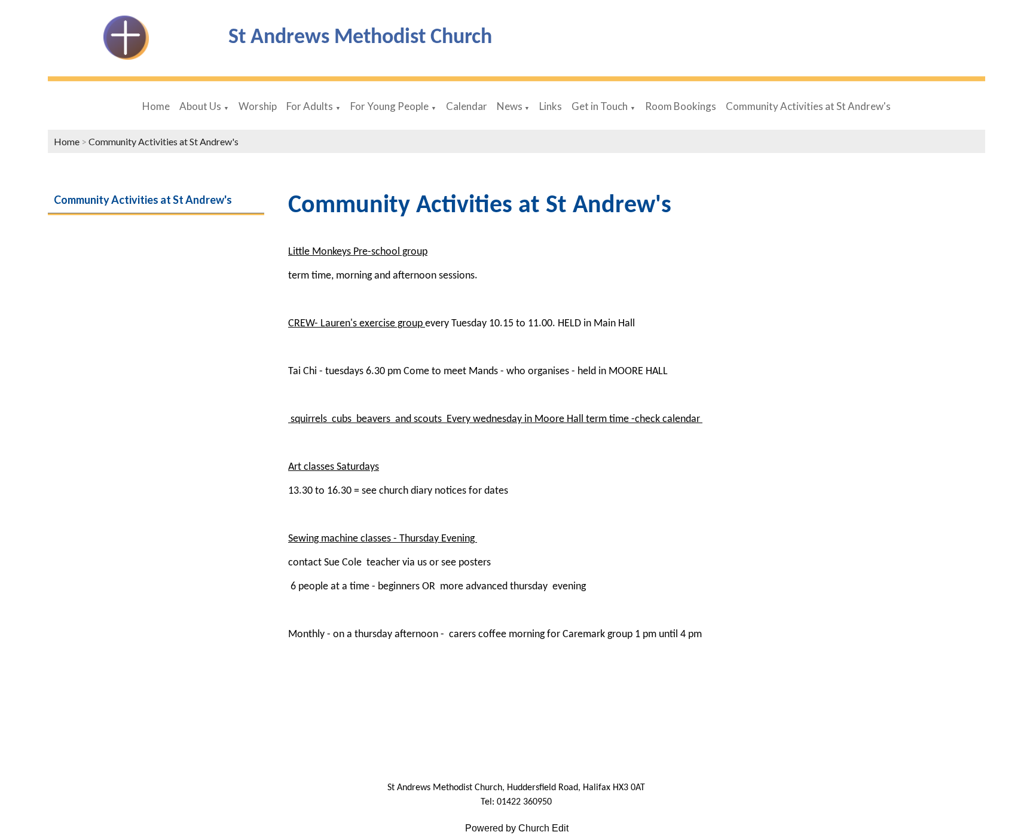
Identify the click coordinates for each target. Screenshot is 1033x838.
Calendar (466, 106)
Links (550, 106)
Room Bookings (680, 106)
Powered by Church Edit (517, 828)
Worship (258, 106)
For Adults (309, 106)
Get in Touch (599, 106)
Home (156, 106)
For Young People (389, 106)
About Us (200, 106)
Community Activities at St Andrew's (808, 106)
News (510, 106)
